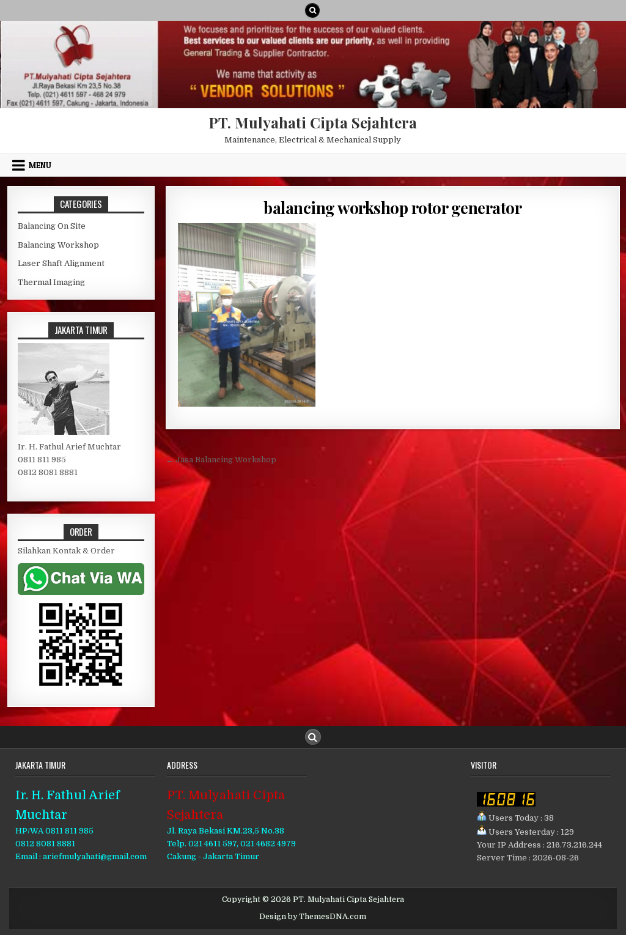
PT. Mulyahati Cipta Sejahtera (312, 122)
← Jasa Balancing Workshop (221, 459)
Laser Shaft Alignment (61, 263)
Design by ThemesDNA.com (312, 916)
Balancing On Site (52, 226)
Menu (40, 165)
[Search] (312, 10)
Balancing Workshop (58, 244)
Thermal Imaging (51, 282)
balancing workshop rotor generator (392, 207)
